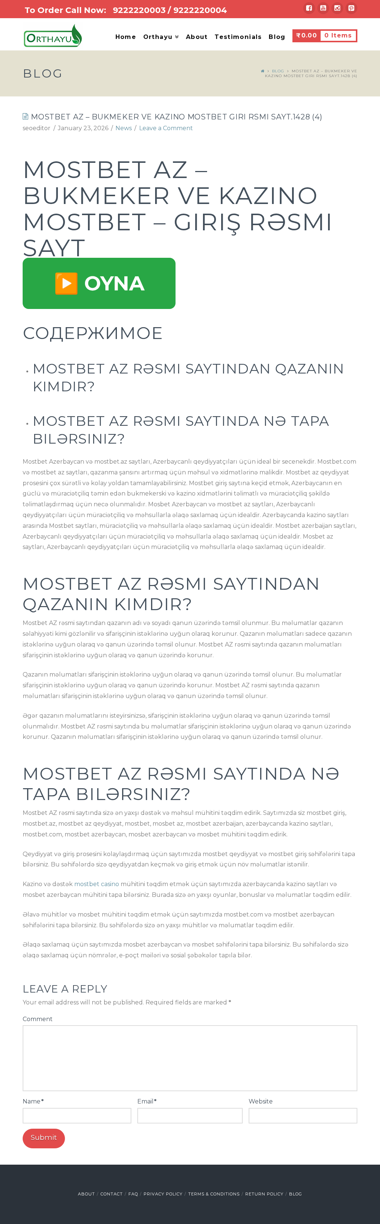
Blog (278, 71)
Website (261, 1101)
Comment (38, 1019)
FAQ (133, 1194)
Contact (112, 1194)
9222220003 (139, 10)
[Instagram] (337, 8)
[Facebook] (309, 8)
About (86, 1194)
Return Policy (264, 1194)
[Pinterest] (351, 8)
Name (33, 1101)
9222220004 (200, 10)
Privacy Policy (163, 1194)
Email (147, 1101)
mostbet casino (96, 884)
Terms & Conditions (214, 1194)
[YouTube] (323, 8)
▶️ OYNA (99, 283)
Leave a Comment (166, 128)
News (123, 128)
